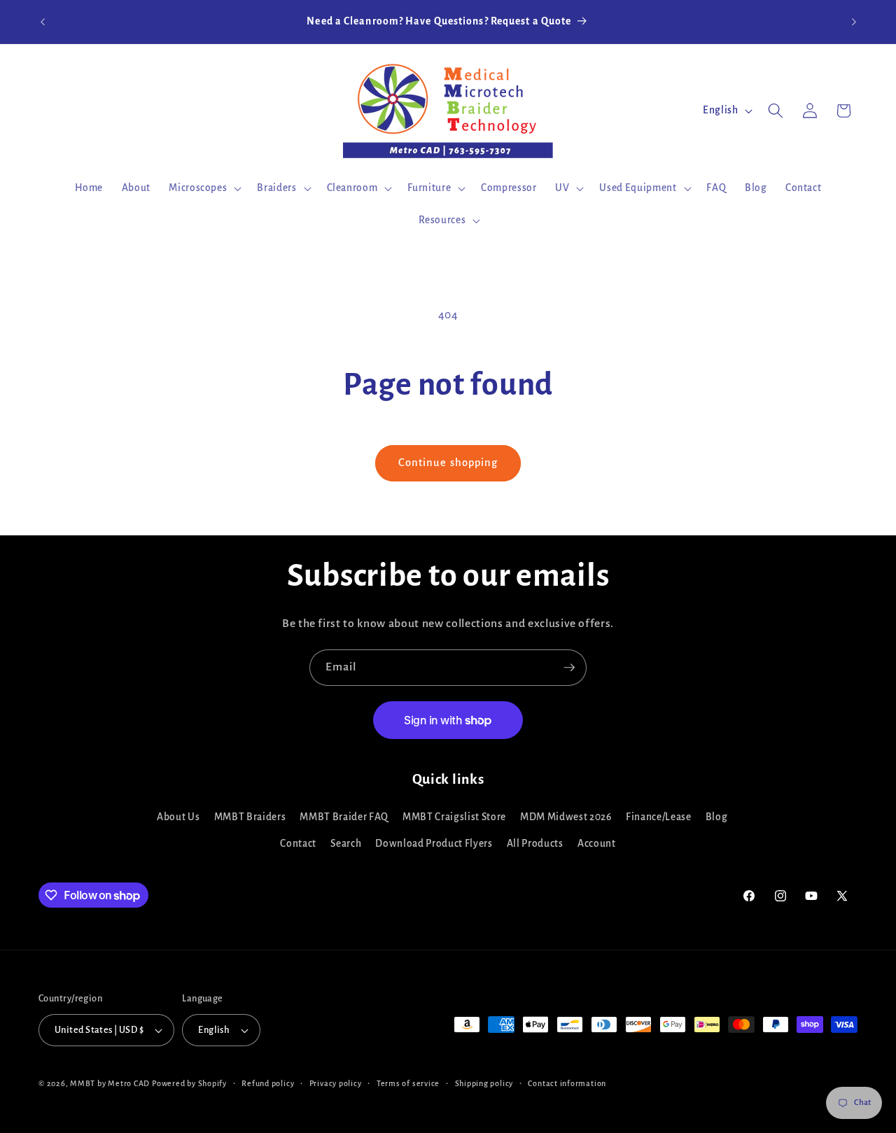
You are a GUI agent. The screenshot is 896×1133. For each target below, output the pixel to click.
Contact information (567, 1083)
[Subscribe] (569, 667)
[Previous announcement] (42, 21)
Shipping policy (484, 1083)
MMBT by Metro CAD (110, 1083)
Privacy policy (335, 1083)
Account (597, 843)
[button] (204, 188)
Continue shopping (448, 462)
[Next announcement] (854, 21)
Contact (298, 843)
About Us (178, 817)
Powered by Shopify (189, 1083)
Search (345, 843)
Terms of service (408, 1083)
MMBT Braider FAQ (344, 817)
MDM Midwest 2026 (566, 817)
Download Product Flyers (433, 843)
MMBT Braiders (250, 817)
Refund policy (267, 1083)
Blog (717, 817)
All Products (535, 843)
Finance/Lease (659, 817)
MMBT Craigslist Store (454, 817)
